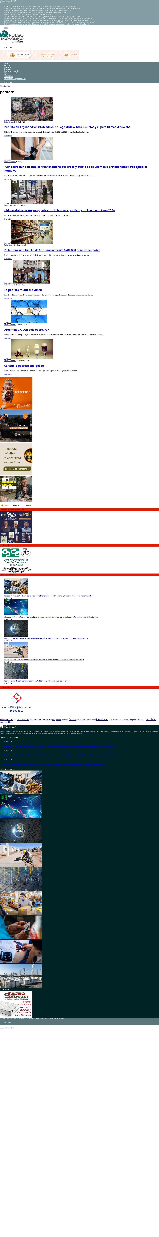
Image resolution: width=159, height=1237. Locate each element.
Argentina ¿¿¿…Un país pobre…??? (26, 330)
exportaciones (64, 719)
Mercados (7, 75)
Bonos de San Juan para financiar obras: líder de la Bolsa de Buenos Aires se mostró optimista (36, 12)
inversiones (102, 719)
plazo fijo (126, 719)
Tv (6, 722)
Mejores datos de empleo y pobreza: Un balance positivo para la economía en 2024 (59, 210)
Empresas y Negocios (11, 71)
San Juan (7, 65)
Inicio (6, 63)
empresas (56, 719)
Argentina (7, 67)
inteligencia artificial (91, 719)
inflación (82, 719)
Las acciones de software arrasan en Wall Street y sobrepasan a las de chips (29, 14)
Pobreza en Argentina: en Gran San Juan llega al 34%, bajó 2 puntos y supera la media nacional (67, 127)
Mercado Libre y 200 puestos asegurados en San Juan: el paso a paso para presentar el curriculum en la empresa (42, 16)
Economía (7, 69)
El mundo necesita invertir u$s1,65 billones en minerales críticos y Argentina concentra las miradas (37, 10)
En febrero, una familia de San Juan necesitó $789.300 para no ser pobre (52, 250)
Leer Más (86, 733)
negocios (121, 719)
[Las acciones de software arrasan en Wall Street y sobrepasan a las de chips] (16, 678)
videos (9, 722)
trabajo (2, 722)
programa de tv (136, 719)
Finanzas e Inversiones (12, 73)
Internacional (8, 77)
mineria (115, 719)
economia (23, 719)
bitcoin (15, 719)
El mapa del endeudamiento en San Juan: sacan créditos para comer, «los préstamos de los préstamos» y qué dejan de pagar (46, 20)
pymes (143, 719)
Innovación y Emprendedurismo (15, 79)
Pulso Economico (10, 122)
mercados (110, 719)
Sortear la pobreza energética (24, 366)
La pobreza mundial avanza (23, 290)
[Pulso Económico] (12, 44)
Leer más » (8, 136)
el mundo (49, 719)
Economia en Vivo (37, 719)
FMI (78, 719)
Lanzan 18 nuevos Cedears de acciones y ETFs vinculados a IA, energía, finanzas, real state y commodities (40, 6)
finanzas (72, 719)
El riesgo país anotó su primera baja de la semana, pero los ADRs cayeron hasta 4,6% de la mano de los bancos (42, 8)
